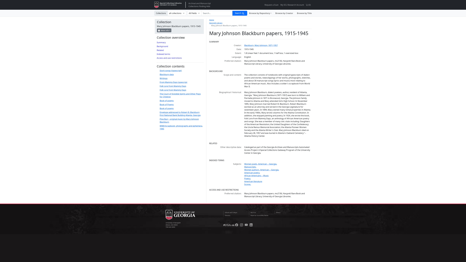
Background (162, 46)
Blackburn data (167, 74)
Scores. (247, 184)
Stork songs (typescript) (171, 70)
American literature (253, 181)
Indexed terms (163, 54)
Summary (161, 42)
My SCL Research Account (292, 5)
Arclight (168, 5)
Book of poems (167, 100)
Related (160, 50)
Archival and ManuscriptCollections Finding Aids (199, 5)
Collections (161, 13)
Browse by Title (304, 13)
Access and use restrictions (169, 58)
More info (164, 30)
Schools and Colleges (231, 212)
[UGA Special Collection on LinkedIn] (251, 225)
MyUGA (253, 212)
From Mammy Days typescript (173, 82)
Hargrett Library (215, 23)
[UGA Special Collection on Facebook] (237, 225)
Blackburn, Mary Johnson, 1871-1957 (261, 45)
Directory (227, 215)
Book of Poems (167, 104)
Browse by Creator (284, 13)
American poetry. (252, 172)
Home (211, 20)
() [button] (309, 5)
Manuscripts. (250, 167)
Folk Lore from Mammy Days (173, 86)
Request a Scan (272, 5)
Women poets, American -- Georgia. (260, 164)
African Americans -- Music (256, 175)
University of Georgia (184, 215)
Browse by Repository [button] (259, 13)
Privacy (278, 212)
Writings (163, 78)
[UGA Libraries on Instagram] (242, 225)
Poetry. (247, 178)
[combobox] (216, 13)
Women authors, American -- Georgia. (261, 169)
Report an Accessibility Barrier (259, 215)
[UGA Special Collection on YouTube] (246, 225)
